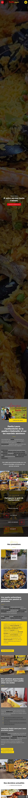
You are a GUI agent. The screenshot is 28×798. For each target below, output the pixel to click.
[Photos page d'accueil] (4, 476)
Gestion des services (21, 796)
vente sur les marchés (19, 453)
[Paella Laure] (14, 2)
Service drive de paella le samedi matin (13, 717)
